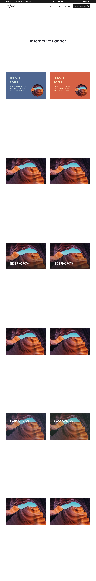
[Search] (88, 6)
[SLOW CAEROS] (26, 426)
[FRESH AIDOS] (26, 341)
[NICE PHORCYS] (26, 256)
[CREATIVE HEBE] (26, 511)
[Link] (11, 6)
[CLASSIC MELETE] (26, 171)
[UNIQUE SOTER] (26, 85)
